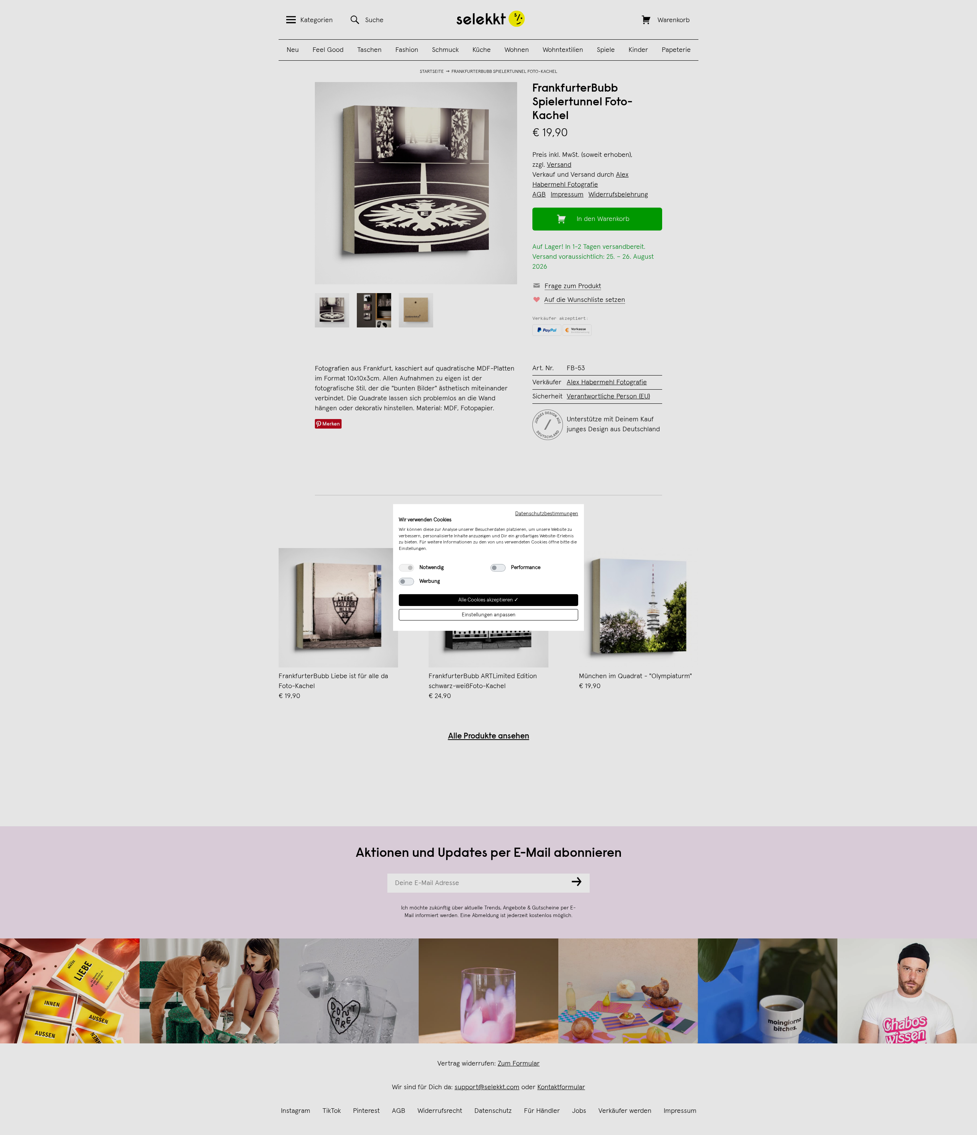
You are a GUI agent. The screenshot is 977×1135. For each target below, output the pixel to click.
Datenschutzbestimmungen (546, 513)
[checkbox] (406, 568)
